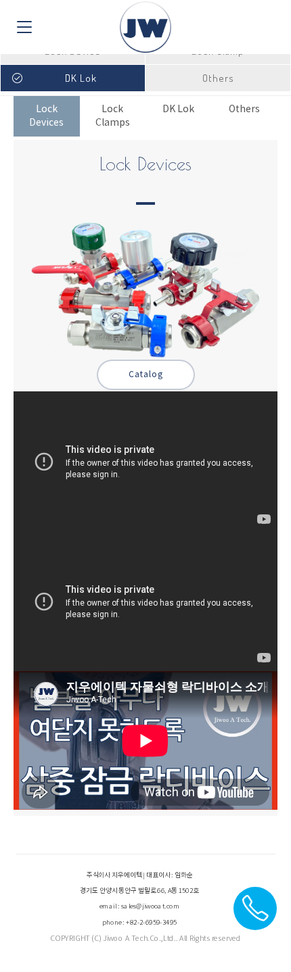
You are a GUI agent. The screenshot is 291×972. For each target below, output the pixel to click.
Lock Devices (46, 116)
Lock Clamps (112, 116)
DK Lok (178, 109)
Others (244, 109)
